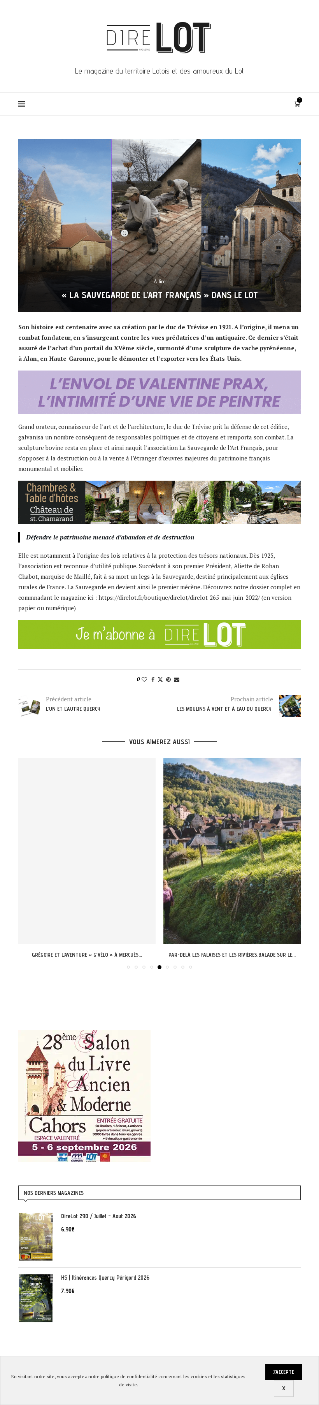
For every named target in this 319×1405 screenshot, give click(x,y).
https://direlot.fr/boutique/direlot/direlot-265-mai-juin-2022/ (179, 597)
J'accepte (283, 1372)
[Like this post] (144, 679)
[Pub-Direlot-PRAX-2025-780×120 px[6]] (159, 375)
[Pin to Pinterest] (168, 679)
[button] (28, 863)
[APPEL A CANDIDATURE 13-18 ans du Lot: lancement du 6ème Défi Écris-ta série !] (233, 851)
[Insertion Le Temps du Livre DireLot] (84, 1034)
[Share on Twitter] (160, 679)
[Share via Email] (176, 679)
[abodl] (159, 625)
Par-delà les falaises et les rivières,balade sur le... (87, 955)
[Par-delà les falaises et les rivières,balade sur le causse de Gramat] (87, 851)
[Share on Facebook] (152, 679)
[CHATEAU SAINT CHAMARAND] (159, 486)
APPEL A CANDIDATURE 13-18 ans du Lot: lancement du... (233, 955)
